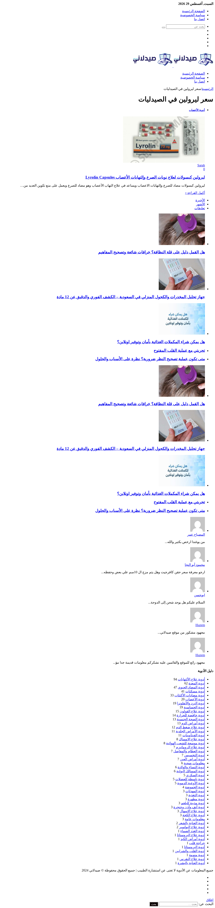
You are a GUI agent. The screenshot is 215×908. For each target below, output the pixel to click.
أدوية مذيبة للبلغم (193, 803)
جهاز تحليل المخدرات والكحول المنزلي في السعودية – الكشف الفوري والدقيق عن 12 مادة (131, 297)
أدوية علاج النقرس (192, 859)
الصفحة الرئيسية (193, 11)
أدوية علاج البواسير (192, 827)
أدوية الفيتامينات (193, 735)
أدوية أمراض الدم (193, 723)
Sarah (201, 165)
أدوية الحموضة (195, 787)
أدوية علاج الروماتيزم (190, 747)
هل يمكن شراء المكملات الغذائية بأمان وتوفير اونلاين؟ (161, 342)
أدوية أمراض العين (192, 759)
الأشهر (200, 204)
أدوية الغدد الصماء (192, 831)
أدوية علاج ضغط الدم (190, 727)
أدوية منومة (197, 855)
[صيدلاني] (173, 66)
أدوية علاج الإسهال (192, 811)
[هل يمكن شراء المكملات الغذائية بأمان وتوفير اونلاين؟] (182, 333)
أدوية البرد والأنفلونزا (191, 703)
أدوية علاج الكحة (193, 815)
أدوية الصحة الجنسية (191, 719)
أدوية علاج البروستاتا (191, 835)
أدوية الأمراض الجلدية (190, 731)
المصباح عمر (196, 534)
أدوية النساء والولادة (191, 767)
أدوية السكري (195, 775)
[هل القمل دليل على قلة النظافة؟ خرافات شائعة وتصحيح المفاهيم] (182, 244)
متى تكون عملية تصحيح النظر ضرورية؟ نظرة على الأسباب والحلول (150, 359)
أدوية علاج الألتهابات (191, 679)
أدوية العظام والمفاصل (189, 751)
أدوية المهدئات (195, 791)
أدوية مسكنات (195, 691)
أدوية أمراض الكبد (193, 839)
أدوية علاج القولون (192, 711)
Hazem (200, 625)
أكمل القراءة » (195, 193)
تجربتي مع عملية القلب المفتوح (179, 350)
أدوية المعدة (197, 683)
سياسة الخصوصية (192, 15)
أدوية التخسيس (194, 755)
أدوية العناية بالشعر (192, 823)
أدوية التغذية (196, 795)
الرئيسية (207, 89)
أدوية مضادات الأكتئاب (189, 695)
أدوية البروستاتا (194, 847)
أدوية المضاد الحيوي (191, 687)
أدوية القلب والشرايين (190, 851)
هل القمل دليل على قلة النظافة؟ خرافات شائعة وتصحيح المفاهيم (151, 252)
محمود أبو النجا (195, 565)
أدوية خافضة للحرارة (191, 715)
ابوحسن (199, 595)
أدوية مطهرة (196, 799)
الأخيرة (200, 200)
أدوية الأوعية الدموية (191, 783)
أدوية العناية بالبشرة (191, 863)
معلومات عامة (195, 819)
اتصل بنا (199, 19)
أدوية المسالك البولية (190, 771)
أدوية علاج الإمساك (192, 739)
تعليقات (199, 208)
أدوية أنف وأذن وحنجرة (189, 807)
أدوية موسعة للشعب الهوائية (185, 743)
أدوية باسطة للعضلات (190, 779)
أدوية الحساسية (194, 707)
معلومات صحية (194, 763)
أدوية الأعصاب (195, 699)
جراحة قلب (197, 843)
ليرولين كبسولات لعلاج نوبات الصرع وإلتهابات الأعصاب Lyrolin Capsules (145, 177)
